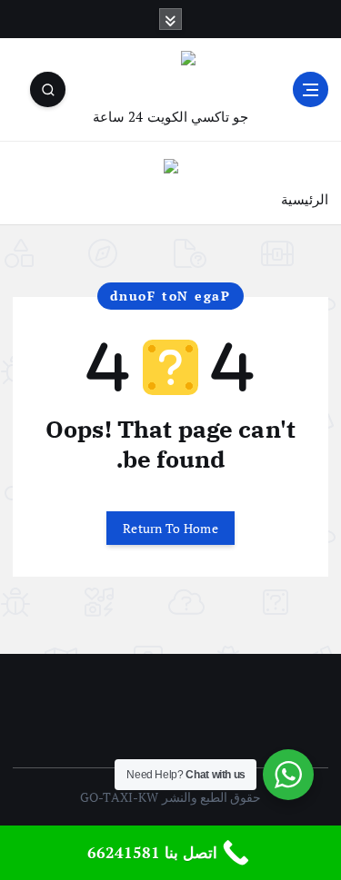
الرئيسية (304, 199)
